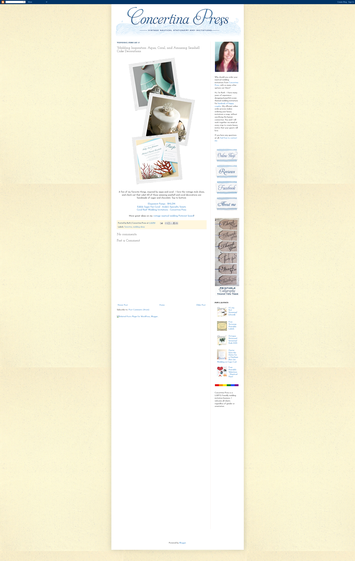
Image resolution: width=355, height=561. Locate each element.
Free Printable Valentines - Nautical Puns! (233, 372)
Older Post (201, 305)
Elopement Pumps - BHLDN (161, 204)
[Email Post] (161, 223)
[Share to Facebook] (174, 223)
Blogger (182, 543)
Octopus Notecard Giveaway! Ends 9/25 (233, 339)
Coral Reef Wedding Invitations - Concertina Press (161, 210)
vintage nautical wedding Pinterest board (173, 216)
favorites (128, 227)
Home (162, 305)
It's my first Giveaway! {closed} (233, 311)
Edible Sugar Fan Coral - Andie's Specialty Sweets (161, 207)
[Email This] (166, 223)
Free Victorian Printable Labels (232, 325)
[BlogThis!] (169, 223)
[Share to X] (171, 223)
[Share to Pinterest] (176, 223)
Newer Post (123, 305)
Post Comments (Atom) (139, 310)
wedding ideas (139, 227)
